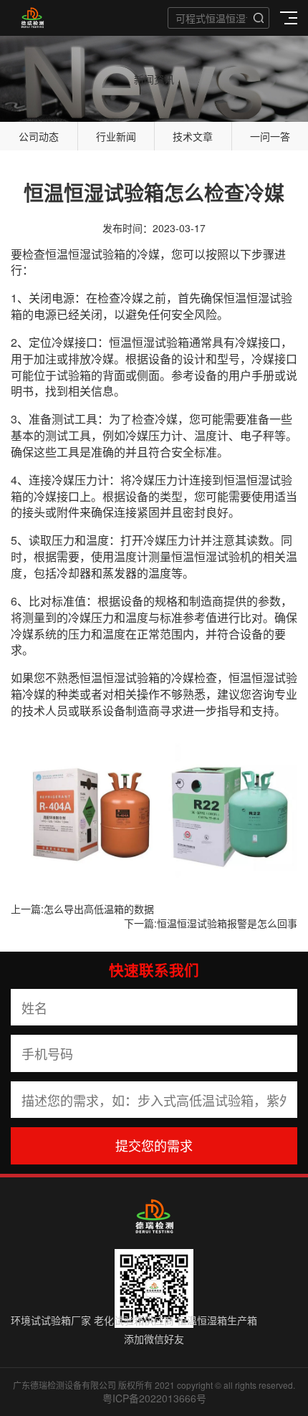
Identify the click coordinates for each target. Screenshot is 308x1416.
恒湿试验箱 (96, 254)
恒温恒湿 (246, 298)
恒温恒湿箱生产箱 (217, 1320)
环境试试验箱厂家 (51, 1320)
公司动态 (39, 136)
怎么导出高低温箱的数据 (99, 908)
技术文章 (193, 136)
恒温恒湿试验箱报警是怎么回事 (227, 923)
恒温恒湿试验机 (211, 556)
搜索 (259, 18)
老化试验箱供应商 (134, 1320)
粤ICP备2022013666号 (154, 1398)
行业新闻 (116, 136)
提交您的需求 (154, 1145)
